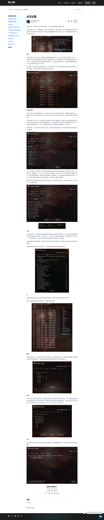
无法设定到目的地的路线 (14, 30)
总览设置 (10, 41)
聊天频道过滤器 (12, 21)
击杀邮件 (10, 24)
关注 (75, 21)
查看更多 (10, 47)
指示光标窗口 (11, 44)
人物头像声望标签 (12, 33)
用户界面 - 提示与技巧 (14, 27)
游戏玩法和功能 (18, 9)
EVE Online (10, 9)
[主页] (11, 2)
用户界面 (25, 9)
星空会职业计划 (12, 19)
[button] (94, 3)
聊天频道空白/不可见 (13, 35)
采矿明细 (10, 38)
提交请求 (88, 2)
